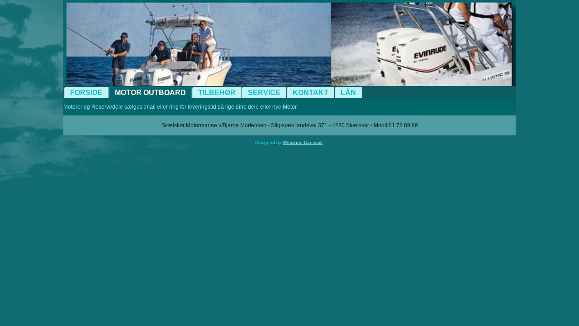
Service (264, 92)
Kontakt (310, 92)
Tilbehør (217, 92)
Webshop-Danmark (303, 142)
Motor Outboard (150, 92)
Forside (86, 92)
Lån (348, 92)
